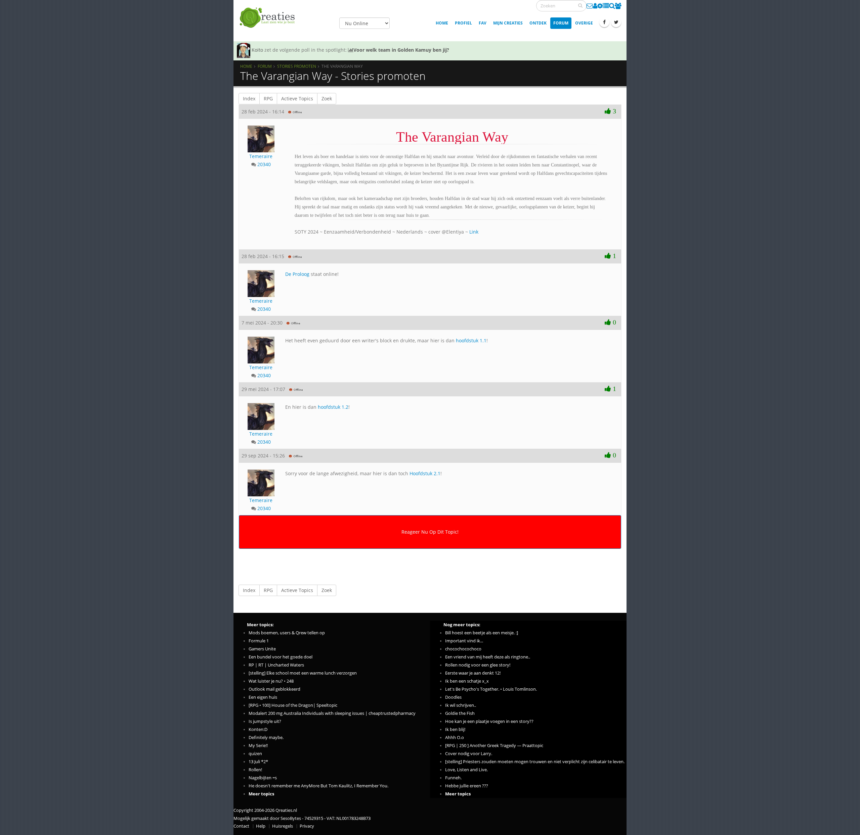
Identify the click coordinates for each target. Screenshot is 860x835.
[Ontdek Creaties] (612, 5)
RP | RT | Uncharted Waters (276, 665)
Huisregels (282, 826)
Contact (241, 826)
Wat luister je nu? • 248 (271, 681)
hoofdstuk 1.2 (333, 407)
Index (249, 98)
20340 (264, 164)
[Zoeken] (580, 5)
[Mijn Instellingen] (600, 5)
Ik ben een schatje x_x (467, 681)
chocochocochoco (463, 649)
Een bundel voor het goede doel (280, 657)
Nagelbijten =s (263, 778)
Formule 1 (259, 641)
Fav (482, 23)
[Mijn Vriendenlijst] (618, 5)
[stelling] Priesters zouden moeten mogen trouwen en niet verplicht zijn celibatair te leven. (535, 762)
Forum (560, 23)
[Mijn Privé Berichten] (590, 5)
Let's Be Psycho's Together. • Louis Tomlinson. (491, 689)
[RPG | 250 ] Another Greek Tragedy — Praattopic (494, 745)
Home (442, 23)
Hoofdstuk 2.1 (425, 473)
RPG (268, 98)
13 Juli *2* (258, 762)
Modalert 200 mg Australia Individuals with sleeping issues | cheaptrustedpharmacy (332, 713)
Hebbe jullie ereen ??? (466, 786)
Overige (584, 23)
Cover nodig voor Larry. (468, 753)
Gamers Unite (262, 649)
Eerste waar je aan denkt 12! (473, 673)
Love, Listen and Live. (466, 770)
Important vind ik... (464, 641)
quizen (255, 753)
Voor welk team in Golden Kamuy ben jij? (401, 50)
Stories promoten (296, 66)
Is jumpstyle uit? (265, 721)
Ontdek (538, 23)
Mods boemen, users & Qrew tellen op (287, 633)
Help (260, 826)
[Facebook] (604, 22)
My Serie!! (258, 745)
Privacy (307, 826)
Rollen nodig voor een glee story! (477, 665)
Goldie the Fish (460, 713)
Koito (257, 50)
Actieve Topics (297, 98)
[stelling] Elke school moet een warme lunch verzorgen (303, 673)
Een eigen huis (263, 697)
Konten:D (258, 729)
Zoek (326, 98)
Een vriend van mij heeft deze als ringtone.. (487, 657)
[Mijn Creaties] (606, 5)
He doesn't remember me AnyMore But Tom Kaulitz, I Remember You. (318, 786)
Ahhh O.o (454, 737)
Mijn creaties (508, 23)
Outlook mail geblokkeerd (274, 689)
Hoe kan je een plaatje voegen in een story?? (489, 721)
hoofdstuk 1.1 (471, 340)
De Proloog (297, 274)
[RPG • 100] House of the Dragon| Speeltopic (293, 705)
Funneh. (453, 778)
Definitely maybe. (266, 737)
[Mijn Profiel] (595, 5)
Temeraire (260, 156)
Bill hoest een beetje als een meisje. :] (481, 633)
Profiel (463, 23)
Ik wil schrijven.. (460, 705)
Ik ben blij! (455, 729)
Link (473, 232)
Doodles (453, 697)
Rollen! (255, 770)
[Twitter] (616, 22)
